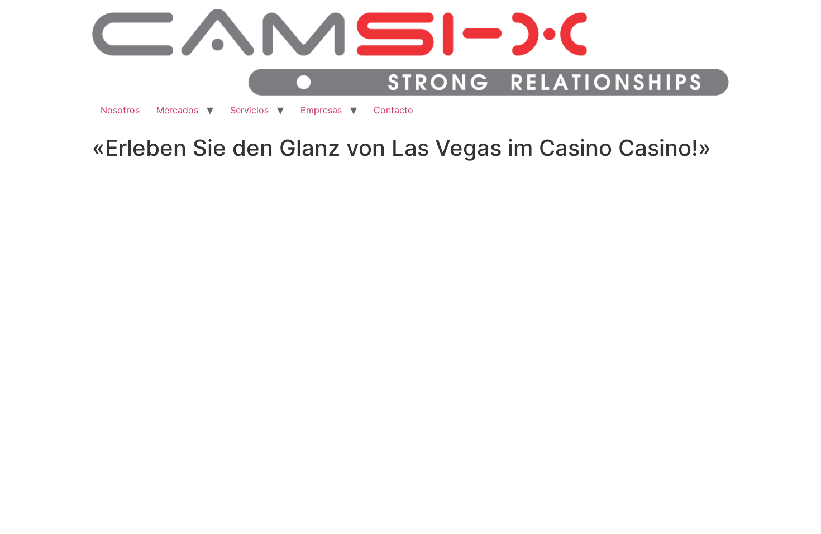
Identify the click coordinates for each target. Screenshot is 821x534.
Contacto (393, 110)
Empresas (321, 110)
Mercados (177, 110)
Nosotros (120, 110)
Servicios (249, 110)
